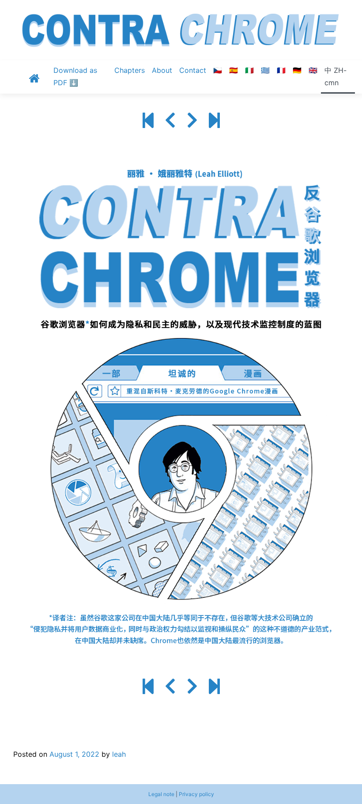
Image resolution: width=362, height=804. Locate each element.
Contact (192, 70)
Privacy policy (196, 794)
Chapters (129, 70)
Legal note (161, 794)
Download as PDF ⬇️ (75, 76)
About (162, 70)
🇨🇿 (217, 70)
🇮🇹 (249, 70)
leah (119, 754)
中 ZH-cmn (335, 76)
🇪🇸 (233, 70)
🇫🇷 (281, 70)
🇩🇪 (297, 70)
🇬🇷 (265, 70)
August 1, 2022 (74, 754)
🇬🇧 (313, 70)
